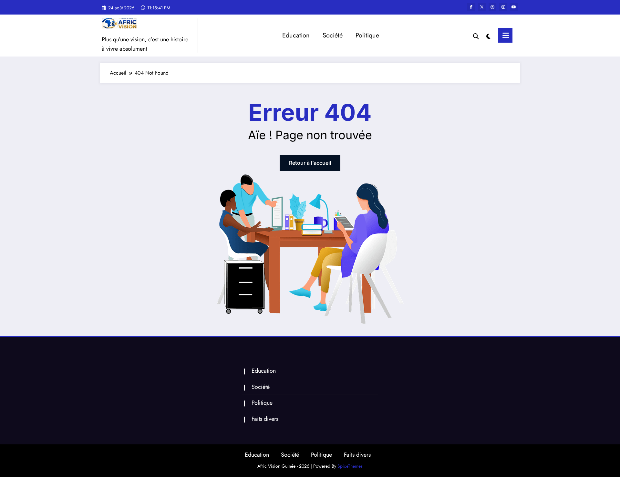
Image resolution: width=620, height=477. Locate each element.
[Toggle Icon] (505, 35)
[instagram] (503, 7)
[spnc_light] (488, 35)
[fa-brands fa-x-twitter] (482, 7)
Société (333, 35)
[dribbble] (492, 7)
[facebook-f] (471, 7)
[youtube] (514, 7)
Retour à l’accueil (310, 163)
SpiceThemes (350, 466)
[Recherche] (475, 35)
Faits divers (265, 419)
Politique (367, 35)
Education (296, 35)
